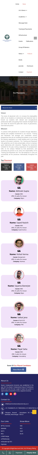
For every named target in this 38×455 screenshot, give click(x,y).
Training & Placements (25, 29)
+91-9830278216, (31, 408)
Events (21, 41)
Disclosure (30, 66)
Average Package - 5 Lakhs (19, 167)
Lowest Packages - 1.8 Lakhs (31, 167)
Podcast (29, 54)
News (24, 4)
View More (17, 369)
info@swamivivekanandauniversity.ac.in (16, 404)
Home (17, 4)
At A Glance (22, 10)
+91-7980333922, (21, 408)
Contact (21, 72)
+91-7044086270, (10, 408)
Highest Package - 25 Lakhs (6, 167)
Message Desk (23, 23)
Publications (29, 41)
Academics (22, 17)
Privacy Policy (31, 448)
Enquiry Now (31, 453)
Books (20, 60)
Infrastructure (23, 35)
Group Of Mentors (24, 47)
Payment (29, 72)
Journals (21, 66)
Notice (20, 54)
